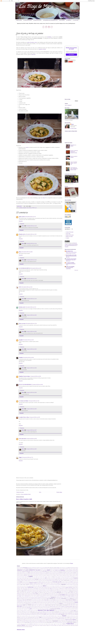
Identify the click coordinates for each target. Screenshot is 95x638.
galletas (18, 591)
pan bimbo (37, 602)
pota (36, 207)
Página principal (19, 20)
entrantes (48, 587)
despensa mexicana (73, 584)
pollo (31, 608)
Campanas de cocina (50, 575)
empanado (26, 587)
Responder (21, 221)
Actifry (60, 567)
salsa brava (23, 617)
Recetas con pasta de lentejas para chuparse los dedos (74, 151)
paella (70, 601)
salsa (21, 617)
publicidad (61, 610)
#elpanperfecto (30, 567)
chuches (63, 579)
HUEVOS (59, 592)
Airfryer (77, 567)
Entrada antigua (59, 492)
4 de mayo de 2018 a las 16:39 (34, 417)
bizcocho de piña (56, 572)
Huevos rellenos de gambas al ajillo (24, 499)
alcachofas (30, 568)
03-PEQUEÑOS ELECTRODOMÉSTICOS (50, 20)
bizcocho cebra (51, 572)
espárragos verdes (19, 588)
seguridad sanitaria (26, 618)
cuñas (34, 584)
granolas (48, 591)
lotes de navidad (49, 596)
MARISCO (53, 597)
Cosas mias (55, 581)
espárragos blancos (75, 587)
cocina (32, 580)
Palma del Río (76, 601)
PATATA (33, 207)
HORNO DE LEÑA (42, 592)
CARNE (30, 576)
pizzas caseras (33, 607)
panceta (68, 602)
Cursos (39, 584)
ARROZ (48, 570)
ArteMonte (56, 570)
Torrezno (33, 622)
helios (25, 592)
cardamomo (26, 576)
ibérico (74, 592)
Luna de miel (54, 596)
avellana (31, 571)
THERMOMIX (55, 621)
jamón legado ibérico (52, 593)
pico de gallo (43, 606)
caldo (34, 575)
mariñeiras (49, 597)
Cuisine (21, 584)
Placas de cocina (37, 607)
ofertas (26, 601)
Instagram (22, 593)
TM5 (77, 621)
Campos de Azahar (59, 575)
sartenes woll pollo (73, 617)
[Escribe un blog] (27, 206)
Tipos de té (74, 621)
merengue (41, 598)
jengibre (66, 593)
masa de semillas (75, 597)
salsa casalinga (28, 617)
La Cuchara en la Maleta (23, 400)
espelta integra (25, 588)
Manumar (18, 597)
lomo (28, 596)
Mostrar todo (76, 270)
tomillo (31, 622)
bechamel (31, 572)
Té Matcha (27, 621)
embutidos (18, 587)
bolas (77, 572)
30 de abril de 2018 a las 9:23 (36, 268)
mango (77, 596)
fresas (51, 589)
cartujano (46, 576)
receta (34, 611)
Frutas (57, 589)
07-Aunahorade (75, 20)
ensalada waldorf (40, 587)
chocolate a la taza (41, 579)
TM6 (18, 622)
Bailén (48, 571)
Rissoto (74, 614)
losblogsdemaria (42, 596)
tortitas (56, 622)
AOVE (24, 570)
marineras (46, 597)
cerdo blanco (49, 578)
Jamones (57, 593)
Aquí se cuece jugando (70, 266)
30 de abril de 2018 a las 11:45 (31, 259)
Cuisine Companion (26, 584)
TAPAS (47, 619)
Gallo (20, 591)
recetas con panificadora (55, 611)
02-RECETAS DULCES (37, 20)
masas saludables (21, 598)
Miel (71, 598)
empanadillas (22, 587)
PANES (76, 602)
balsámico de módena (52, 571)
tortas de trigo (44, 622)
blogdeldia (24, 207)
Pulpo (64, 610)
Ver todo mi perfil (73, 128)
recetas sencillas (41, 614)
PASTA (61, 603)
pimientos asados (72, 606)
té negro (30, 621)
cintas (77, 579)
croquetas (41, 583)
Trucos (66, 622)
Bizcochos (61, 572)
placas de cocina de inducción (52, 607)
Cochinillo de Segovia (20, 580)
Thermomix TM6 (60, 621)
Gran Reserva (45, 591)
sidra (46, 618)
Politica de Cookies (69, 236)
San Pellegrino (56, 617)
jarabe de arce (60, 593)
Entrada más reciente (20, 492)
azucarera (40, 571)
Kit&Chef (76, 593)
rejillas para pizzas (55, 614)
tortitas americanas (59, 622)
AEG (62, 567)
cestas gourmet (71, 578)
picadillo (29, 606)
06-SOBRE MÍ (68, 20)
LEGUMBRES (62, 594)
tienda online (65, 621)
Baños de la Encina (72, 571)
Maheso (69, 596)
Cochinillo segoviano (27, 580)
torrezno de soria (37, 622)
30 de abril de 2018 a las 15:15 (30, 307)
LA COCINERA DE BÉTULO (25, 268)
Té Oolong (33, 621)
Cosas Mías (60, 581)
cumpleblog (31, 584)
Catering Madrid (72, 576)
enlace (44, 197)
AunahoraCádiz (19, 571)
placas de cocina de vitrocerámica (62, 607)
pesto (27, 606)
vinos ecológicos (58, 625)
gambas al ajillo (26, 591)
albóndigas (27, 568)
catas (51, 576)
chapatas (22, 579)
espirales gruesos (29, 588)
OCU (24, 601)
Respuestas (22, 223)
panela (74, 602)
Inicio (40, 492)
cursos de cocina (43, 584)
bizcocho (47, 572)
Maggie (20, 457)
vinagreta (47, 625)
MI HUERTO (63, 598)
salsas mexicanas (44, 617)
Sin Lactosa (62, 618)
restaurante (66, 614)
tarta (48, 619)
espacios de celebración (61, 587)
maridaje (39, 597)
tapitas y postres (22, 216)
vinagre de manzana (43, 625)
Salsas (40, 617)
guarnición (55, 591)
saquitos (65, 617)
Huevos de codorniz (65, 592)
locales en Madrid (24, 596)
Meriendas (45, 598)
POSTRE (58, 608)
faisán (42, 588)
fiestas (55, 588)
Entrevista (33, 54)
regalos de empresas (49, 614)
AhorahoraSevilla (73, 567)
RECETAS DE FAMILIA (36, 613)
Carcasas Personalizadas (20, 576)
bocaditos (74, 572)
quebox (72, 610)
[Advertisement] (73, 37)
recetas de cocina (28, 613)
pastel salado (73, 603)
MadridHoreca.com (65, 596)
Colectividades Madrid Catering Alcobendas (51, 580)
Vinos (55, 625)
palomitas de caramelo (31, 602)
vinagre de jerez (37, 625)
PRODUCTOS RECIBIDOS (46, 610)
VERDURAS (70, 624)
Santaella (62, 617)
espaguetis (67, 587)
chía (26, 579)
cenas (43, 578)
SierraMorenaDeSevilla (50, 618)
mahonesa (72, 596)
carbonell (76, 575)
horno (38, 592)
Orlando (67, 601)
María (23, 225)
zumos (22, 626)
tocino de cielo (21, 622)
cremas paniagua (26, 583)
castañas (49, 576)
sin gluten (58, 618)
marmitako (65, 597)
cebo (77, 576)
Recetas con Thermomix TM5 (21, 613)
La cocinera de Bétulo (70, 262)
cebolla (23, 578)
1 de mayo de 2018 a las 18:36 (35, 376)
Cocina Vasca (40, 580)
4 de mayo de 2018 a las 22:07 (31, 430)
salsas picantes (49, 617)
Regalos (45, 614)
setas (42, 618)
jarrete (64, 593)
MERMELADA (52, 598)
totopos (64, 622)
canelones (67, 575)
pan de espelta (47, 602)
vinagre (33, 625)
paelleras (72, 601)
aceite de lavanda (42, 567)
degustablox (59, 584)
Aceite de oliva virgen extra (49, 567)
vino (50, 625)
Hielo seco (30, 592)
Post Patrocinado (53, 608)
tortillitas (53, 622)
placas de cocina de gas (44, 607)
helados (23, 592)
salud (52, 617)
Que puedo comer (68, 610)
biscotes (44, 572)
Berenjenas (41, 572)
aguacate (68, 567)
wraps (65, 625)
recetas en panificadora (68, 613)
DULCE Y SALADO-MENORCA (25, 384)
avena (34, 571)
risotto (72, 614)
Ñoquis (22, 601)
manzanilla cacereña (28, 597)
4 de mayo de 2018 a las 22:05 (31, 408)
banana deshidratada (59, 571)
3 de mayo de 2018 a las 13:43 (34, 400)
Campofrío (54, 575)
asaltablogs (20, 207)
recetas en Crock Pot (55, 613)
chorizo (56, 579)
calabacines (25, 575)
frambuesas (25, 589)
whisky (63, 625)
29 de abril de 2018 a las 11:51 (30, 216)
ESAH (54, 587)
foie (77, 588)
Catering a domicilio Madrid (65, 576)
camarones (44, 575)
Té (20, 621)
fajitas (44, 588)
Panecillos (70, 602)
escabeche (56, 587)
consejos (20, 581)
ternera (41, 621)
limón (73, 594)
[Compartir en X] (28, 206)
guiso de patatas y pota (32, 42)
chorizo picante (60, 579)
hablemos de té (66, 591)
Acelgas (58, 567)
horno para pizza (48, 592)
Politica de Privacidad (69, 235)
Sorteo (24, 619)
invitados (26, 593)
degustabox (63, 584)
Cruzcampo (58, 583)
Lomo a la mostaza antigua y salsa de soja (73, 163)
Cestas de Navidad (65, 578)
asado (59, 570)
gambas (23, 591)
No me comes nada (22, 438)
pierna (49, 606)
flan (70, 588)
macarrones (58, 596)
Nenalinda (21, 357)
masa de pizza (71, 597)
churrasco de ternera (73, 579)
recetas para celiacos (20, 614)
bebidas (29, 572)
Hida (27, 592)
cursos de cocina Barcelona (50, 584)
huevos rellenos (70, 592)
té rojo (36, 621)
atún (65, 570)
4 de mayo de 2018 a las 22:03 (31, 315)
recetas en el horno (62, 613)
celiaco (39, 578)
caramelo (73, 575)
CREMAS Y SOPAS (33, 583)
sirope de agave (66, 618)
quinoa (31, 611)
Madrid (61, 596)
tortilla (48, 622)
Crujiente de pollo (53, 583)
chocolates (53, 579)
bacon (46, 571)
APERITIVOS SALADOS (35, 570)
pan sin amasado (64, 602)
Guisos (28, 207)
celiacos (41, 578)
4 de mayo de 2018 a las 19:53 (31, 438)
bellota (34, 572)
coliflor (59, 580)
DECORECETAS (69, 251)
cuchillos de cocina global (71, 583)
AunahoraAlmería (75, 570)
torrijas (41, 622)
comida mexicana (66, 580)
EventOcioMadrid (35, 588)
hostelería (52, 592)
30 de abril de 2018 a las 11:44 (31, 225)
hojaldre (36, 592)
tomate (26, 622)
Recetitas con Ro (22, 307)
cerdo (46, 578)
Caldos (40, 575)
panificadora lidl (28, 603)
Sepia (37, 618)
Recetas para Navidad (26, 614)
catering (53, 576)
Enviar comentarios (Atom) (26, 494)
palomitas (18, 602)
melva (29, 598)
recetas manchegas (75, 613)
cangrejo (71, 575)
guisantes (58, 591)
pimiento (59, 606)
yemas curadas (70, 625)
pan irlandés (59, 602)
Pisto (26, 607)
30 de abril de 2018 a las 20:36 (28, 357)
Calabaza (28, 575)
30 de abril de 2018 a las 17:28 (31, 323)
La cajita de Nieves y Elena (24, 417)
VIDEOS (23, 625)
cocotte (43, 580)
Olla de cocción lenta (33, 601)
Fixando (69, 588)
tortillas (50, 622)
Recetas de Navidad (43, 613)
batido (21, 572)
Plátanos (76, 607)
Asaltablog (49, 36)
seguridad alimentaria (20, 618)
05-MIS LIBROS (62, 20)
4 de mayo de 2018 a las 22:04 (31, 367)
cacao (70, 573)
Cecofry (30, 578)
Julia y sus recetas (22, 323)
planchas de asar (70, 607)
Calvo (42, 575)
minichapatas (76, 598)
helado (21, 592)
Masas (18, 598)
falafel (46, 588)
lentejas (66, 594)
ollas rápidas (53, 601)
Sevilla (44, 618)
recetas (43, 611)
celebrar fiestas (35, 578)
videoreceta (19, 625)
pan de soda (56, 602)
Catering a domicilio (58, 576)
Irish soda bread (30, 593)
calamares (31, 575)
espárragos (70, 587)
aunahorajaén (28, 571)
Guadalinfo (51, 591)
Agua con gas (65, 567)
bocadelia (68, 572)
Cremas (23, 583)
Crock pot (38, 583)
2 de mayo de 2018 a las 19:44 (37, 384)
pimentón (56, 606)
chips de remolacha (32, 579)
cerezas (56, 578)
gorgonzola (40, 591)
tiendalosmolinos (70, 621)
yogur (74, 625)
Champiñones (75, 578)
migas (73, 598)
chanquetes (18, 579)
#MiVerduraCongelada (35, 567)
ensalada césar (36, 587)
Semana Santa (32, 618)
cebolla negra (26, 578)
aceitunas (55, 567)
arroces (45, 570)
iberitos (77, 592)
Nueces (67, 599)
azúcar (38, 571)
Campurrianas (64, 575)
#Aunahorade (25, 567)
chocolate (36, 579)
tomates (28, 622)
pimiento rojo (63, 606)
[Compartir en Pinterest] (30, 206)
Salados (64, 616)
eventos (39, 588)
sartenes (68, 617)
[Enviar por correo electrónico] (26, 206)
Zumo (20, 626)
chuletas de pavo (67, 579)
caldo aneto (37, 575)
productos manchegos (20, 610)
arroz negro (52, 570)
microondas (68, 598)
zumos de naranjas (25, 626)
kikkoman (73, 593)
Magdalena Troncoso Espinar (24, 376)
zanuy (18, 626)
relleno (59, 614)
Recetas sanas (36, 614)
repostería (62, 614)
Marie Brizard (42, 597)
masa (67, 597)
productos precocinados (34, 610)
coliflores (62, 580)
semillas (35, 618)
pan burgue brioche (42, 602)
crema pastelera (19, 583)
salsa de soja (32, 617)
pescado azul (24, 606)
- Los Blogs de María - (36, 6)
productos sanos (57, 610)
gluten (38, 591)
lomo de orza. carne (32, 596)
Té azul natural (23, 621)
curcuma (36, 584)
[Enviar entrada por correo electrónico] (24, 206)
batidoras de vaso (24, 572)
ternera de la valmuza (45, 621)
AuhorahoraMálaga (69, 570)
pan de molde (52, 602)
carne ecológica (35, 576)
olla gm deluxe (38, 601)
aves (36, 571)
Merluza (30, 207)
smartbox (70, 618)
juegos (69, 593)
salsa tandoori (37, 617)
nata (47, 599)
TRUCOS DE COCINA (71, 622)
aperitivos (27, 570)
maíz (75, 596)
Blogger (71, 563)
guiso (61, 591)
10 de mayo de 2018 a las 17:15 (27, 457)
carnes (39, 576)
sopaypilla (21, 339)
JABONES (34, 593)
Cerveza (59, 578)
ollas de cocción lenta (44, 601)
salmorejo (18, 617)
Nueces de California (72, 599)
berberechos (37, 572)
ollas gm (49, 601)
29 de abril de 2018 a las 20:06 (27, 251)
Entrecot (51, 587)
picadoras (35, 606)
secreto (77, 617)
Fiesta (53, 588)
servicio (40, 618)
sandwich (59, 617)
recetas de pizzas (49, 613)
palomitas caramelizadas (23, 602)
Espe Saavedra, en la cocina (71, 255)
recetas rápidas (32, 614)
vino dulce (52, 625)
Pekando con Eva (22, 234)
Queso (75, 610)
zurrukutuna (30, 626)
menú (31, 598)
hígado (33, 592)
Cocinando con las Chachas (71, 258)
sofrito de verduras (75, 618)
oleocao (28, 601)
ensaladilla (45, 587)
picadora (32, 606)
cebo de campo (19, 578)
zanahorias (76, 625)
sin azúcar (55, 618)
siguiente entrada (42, 49)
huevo (55, 592)
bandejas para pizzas (66, 571)
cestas (61, 578)
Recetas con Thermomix (74, 611)
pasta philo (69, 603)
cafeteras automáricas (20, 575)
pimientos (67, 606)
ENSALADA (31, 587)
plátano (74, 607)
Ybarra (67, 625)
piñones (21, 607)
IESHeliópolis (19, 593)
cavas (75, 576)
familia (48, 588)
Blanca (20, 251)
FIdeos (51, 588)
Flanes (73, 588)
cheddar (24, 579)
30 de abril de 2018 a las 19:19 (28, 339)
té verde (38, 621)
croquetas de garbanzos (46, 583)
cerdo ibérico (53, 578)
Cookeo (39, 581)
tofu (24, 622)
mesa (56, 598)
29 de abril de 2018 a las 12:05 (31, 234)
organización (64, 601)
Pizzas (30, 607)
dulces (44, 586)
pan (35, 602)
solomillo (18, 619)
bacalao (43, 571)
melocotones (26, 598)
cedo (32, 578)
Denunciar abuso (21, 629)
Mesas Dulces (59, 598)
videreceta (27, 625)
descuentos (68, 584)
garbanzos (30, 591)
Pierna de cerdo (52, 606)
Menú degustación (35, 598)
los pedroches (37, 596)
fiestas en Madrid (59, 588)
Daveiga (56, 584)
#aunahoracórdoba (20, 567)
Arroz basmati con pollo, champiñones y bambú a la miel (74, 168)
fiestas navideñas (64, 588)
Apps (43, 570)
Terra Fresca (50, 621)
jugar (71, 593)
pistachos (23, 607)
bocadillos (71, 572)
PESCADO (19, 606)
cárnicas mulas (42, 576)
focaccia (75, 588)
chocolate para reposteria (48, 579)
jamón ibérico (47, 593)
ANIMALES (19, 570)
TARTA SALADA (68, 619)
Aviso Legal (68, 233)
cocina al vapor (35, 580)
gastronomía (34, 591)
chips (28, 579)
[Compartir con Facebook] (29, 206)
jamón (37, 593)
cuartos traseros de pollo (63, 583)
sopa (20, 619)
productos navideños (27, 610)
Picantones (39, 606)
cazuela (26, 147)
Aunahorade (24, 571)
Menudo (39, 598)
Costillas (71, 581)
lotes (45, 596)
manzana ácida (22, 597)
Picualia (46, 606)
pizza (27, 607)
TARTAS (74, 619)
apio (41, 570)
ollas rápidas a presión (58, 601)
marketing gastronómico (59, 597)
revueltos (69, 614)
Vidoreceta (30, 625)
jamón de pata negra (41, 593)
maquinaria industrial (34, 597)
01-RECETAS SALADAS (27, 20)
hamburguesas (71, 591)
